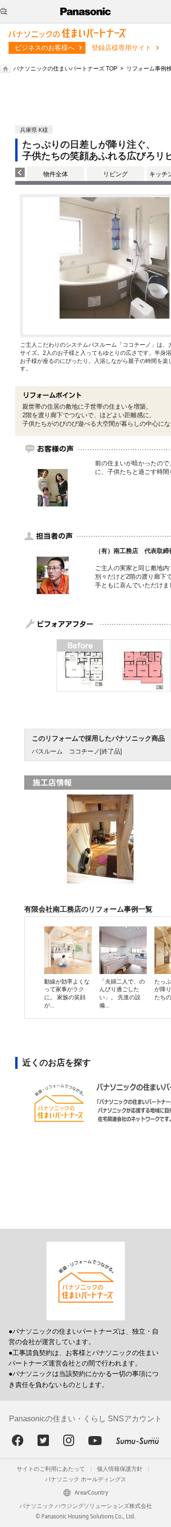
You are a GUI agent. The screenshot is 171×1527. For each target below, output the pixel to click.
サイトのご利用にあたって (51, 1469)
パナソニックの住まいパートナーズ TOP (65, 68)
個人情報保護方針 (119, 1469)
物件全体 (55, 174)
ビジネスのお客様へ (45, 47)
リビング (115, 174)
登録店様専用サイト (122, 47)
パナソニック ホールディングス (85, 1479)
